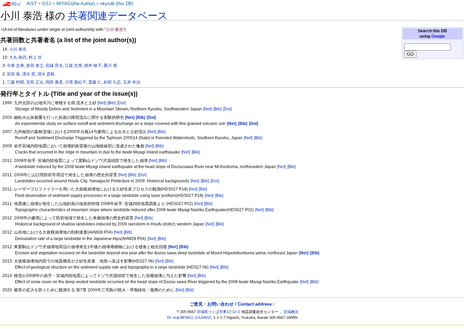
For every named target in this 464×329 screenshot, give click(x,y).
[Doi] (121, 102)
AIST (31, 3)
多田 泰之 (34, 65)
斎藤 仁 (95, 82)
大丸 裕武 (17, 57)
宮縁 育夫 (54, 65)
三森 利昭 (15, 82)
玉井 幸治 (131, 82)
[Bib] (111, 102)
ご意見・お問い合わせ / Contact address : (232, 304)
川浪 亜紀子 (75, 82)
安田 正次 (34, 82)
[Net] (101, 102)
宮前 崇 (13, 74)
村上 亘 (35, 57)
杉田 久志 (112, 82)
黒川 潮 (110, 65)
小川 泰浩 (17, 49)
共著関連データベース (118, 15)
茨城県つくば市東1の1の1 (218, 312)
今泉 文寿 (15, 65)
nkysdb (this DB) (116, 3)
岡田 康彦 (54, 82)
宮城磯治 (290, 312)
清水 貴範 (46, 74)
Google (438, 36)
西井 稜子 (93, 65)
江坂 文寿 (73, 65)
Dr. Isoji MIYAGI (180, 317)
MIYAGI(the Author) (75, 3)
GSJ (46, 3)
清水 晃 (28, 74)
